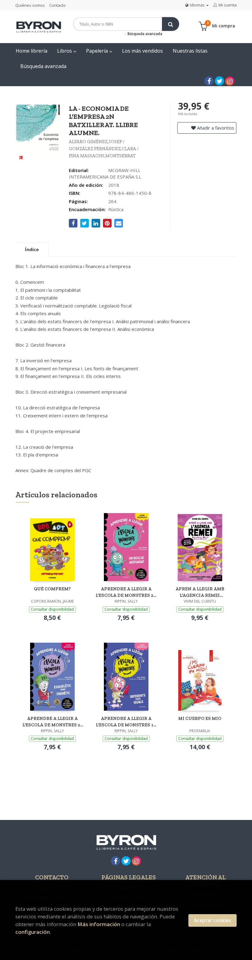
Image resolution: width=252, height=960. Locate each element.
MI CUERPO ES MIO (199, 718)
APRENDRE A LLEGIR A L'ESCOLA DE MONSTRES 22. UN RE (126, 592)
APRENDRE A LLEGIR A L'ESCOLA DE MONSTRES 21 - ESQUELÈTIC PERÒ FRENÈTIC (52, 722)
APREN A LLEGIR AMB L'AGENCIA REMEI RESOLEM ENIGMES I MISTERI (199, 592)
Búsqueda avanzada (144, 33)
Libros (65, 50)
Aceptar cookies (212, 920)
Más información (98, 924)
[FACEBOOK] (209, 81)
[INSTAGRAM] (229, 81)
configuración (32, 931)
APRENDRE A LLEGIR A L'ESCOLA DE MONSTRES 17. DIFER (126, 722)
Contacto (57, 5)
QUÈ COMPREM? (52, 589)
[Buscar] (170, 24)
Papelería (97, 50)
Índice (32, 249)
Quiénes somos (30, 5)
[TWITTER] (219, 81)
